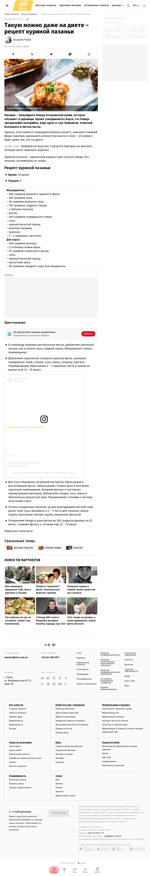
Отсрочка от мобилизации (115, 724)
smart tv (119, 849)
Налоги (12, 762)
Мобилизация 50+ (110, 713)
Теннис (59, 787)
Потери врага (62, 732)
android (86, 849)
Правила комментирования (108, 688)
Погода (12, 728)
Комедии (60, 758)
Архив (127, 676)
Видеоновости (16, 720)
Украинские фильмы (65, 750)
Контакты (129, 660)
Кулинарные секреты (96, 5)
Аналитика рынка (17, 779)
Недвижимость (17, 776)
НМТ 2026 (106, 757)
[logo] (23, 5)
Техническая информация (130, 654)
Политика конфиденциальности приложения (110, 672)
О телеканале (82, 669)
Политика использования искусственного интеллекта (107, 662)
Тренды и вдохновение (20, 787)
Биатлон (60, 791)
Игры (127, 686)
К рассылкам (59, 813)
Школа (105, 753)
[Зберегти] (89, 54)
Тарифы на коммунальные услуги (25, 758)
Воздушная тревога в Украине (70, 720)
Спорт (59, 776)
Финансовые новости (19, 754)
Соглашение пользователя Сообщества (106, 681)
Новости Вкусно (11, 14)
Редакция (80, 658)
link (42, 678)
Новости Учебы (111, 742)
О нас (78, 653)
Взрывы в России (64, 728)
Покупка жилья (16, 783)
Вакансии (129, 665)
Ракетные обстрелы (65, 708)
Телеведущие (82, 674)
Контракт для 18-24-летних (115, 720)
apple (103, 849)
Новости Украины (17, 713)
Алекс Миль (23, 46)
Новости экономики (20, 742)
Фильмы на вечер (64, 754)
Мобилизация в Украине (116, 705)
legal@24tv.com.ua (112, 836)
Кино (58, 742)
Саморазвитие (109, 761)
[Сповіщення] (144, 6)
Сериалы (60, 762)
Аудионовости (16, 724)
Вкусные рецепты (46, 5)
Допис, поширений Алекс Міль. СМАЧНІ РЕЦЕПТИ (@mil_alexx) (44, 473)
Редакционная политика (82, 664)
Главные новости (17, 708)
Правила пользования (86, 684)
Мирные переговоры (66, 717)
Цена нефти (15, 746)
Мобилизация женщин (113, 717)
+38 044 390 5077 (50, 657)
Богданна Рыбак (22, 40)
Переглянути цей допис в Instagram (25, 427)
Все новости (16, 705)
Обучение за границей (113, 765)
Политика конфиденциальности (110, 654)
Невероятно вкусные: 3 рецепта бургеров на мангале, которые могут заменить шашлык (48, 148)
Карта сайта (130, 681)
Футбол (59, 783)
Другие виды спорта (65, 795)
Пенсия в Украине (18, 766)
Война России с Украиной (70, 705)
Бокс (58, 779)
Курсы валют (15, 750)
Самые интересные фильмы (69, 746)
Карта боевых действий (67, 713)
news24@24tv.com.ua (16, 657)
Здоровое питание (70, 5)
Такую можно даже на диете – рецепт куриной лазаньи (65, 14)
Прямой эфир (15, 717)
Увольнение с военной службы (117, 708)
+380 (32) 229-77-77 (95, 833)
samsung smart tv (136, 849)
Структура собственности (131, 670)
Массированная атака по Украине (72, 724)
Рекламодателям (84, 679)
